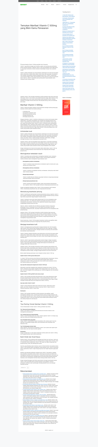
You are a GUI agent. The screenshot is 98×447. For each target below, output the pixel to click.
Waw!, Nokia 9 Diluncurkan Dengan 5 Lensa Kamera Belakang (67, 43)
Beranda (42, 4)
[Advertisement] (39, 16)
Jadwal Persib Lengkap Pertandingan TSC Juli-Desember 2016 (67, 60)
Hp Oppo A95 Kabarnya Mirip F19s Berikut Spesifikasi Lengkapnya (68, 28)
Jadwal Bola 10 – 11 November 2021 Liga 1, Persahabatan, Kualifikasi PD (68, 23)
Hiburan (52, 4)
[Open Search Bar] (76, 4)
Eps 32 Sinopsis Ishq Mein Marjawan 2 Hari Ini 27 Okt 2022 (67, 47)
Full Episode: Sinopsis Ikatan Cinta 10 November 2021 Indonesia (68, 19)
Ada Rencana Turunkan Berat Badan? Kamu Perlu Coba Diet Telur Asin (68, 70)
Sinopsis (64, 4)
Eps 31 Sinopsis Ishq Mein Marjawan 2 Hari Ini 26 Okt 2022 (67, 51)
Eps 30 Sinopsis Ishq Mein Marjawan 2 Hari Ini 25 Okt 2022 (67, 56)
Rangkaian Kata (71, 4)
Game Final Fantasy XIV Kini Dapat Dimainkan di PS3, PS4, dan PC (68, 90)
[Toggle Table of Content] (27, 368)
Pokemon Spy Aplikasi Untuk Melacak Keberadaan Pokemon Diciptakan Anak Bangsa (68, 38)
